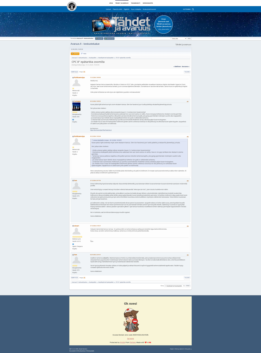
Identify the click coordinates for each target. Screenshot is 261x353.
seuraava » (185, 66)
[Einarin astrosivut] (73, 244)
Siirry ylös (74, 277)
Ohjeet (172, 349)
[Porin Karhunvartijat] (73, 119)
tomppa (77, 101)
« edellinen (177, 66)
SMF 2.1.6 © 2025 (73, 349)
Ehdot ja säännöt (179, 349)
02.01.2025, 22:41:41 (95, 254)
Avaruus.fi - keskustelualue (85, 43)
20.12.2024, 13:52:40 (95, 136)
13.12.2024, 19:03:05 (95, 77)
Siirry (162, 286)
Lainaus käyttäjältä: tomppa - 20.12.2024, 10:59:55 (107, 140)
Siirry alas (74, 72)
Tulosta (187, 72)
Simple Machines (83, 349)
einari (76, 226)
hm (75, 180)
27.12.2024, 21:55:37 (95, 225)
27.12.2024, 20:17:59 (95, 180)
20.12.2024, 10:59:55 (95, 101)
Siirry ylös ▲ (188, 349)
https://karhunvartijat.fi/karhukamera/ (101, 130)
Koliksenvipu (79, 77)
